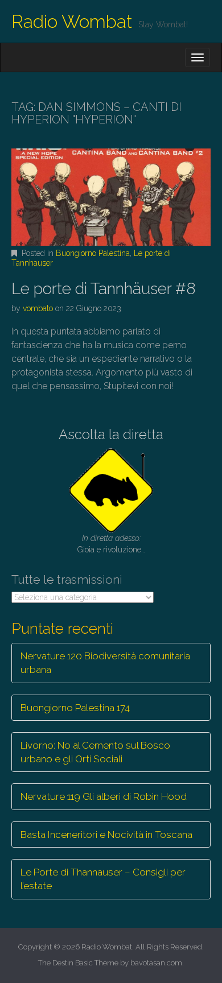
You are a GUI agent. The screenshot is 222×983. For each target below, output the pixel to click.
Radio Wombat (72, 21)
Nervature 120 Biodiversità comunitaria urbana (105, 662)
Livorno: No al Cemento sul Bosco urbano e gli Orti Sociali (95, 752)
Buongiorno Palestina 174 (75, 707)
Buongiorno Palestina (93, 253)
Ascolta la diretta (111, 434)
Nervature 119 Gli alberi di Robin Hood (103, 796)
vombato (38, 308)
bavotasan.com (156, 963)
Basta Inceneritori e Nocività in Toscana (106, 834)
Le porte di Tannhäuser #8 (103, 288)
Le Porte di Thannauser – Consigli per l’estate (103, 878)
